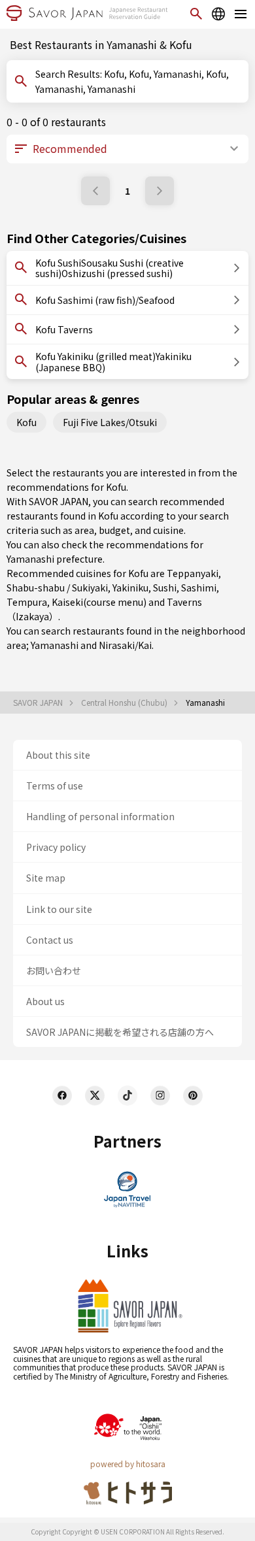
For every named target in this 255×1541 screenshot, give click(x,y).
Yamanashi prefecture (55, 558)
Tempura (27, 601)
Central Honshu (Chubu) (125, 702)
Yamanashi (54, 645)
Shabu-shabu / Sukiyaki (57, 587)
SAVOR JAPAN (39, 702)
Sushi (165, 587)
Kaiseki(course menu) (99, 601)
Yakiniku (130, 587)
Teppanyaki (192, 573)
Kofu (26, 422)
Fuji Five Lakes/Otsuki (110, 422)
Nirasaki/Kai (125, 645)
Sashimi (198, 587)
